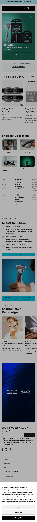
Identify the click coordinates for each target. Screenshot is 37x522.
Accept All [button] (18, 518)
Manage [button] (18, 507)
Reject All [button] (18, 512)
